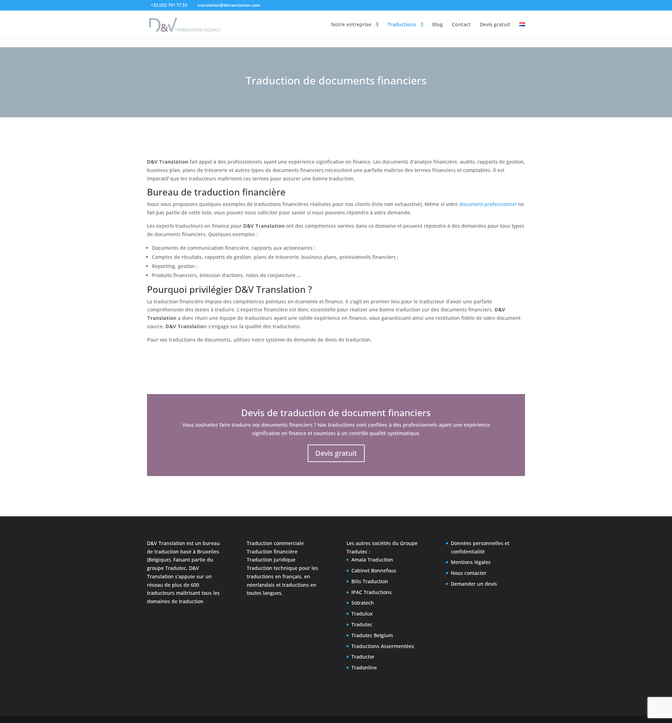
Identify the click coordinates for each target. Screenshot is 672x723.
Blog (437, 25)
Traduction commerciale (275, 543)
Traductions (401, 25)
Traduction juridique (271, 559)
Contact (461, 25)
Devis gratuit (495, 25)
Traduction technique (272, 568)
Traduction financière (272, 551)
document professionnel (488, 204)
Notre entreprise (351, 25)
